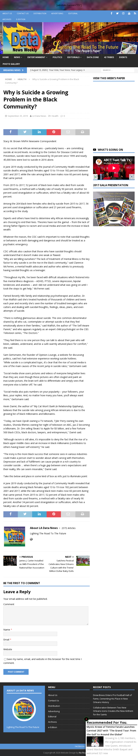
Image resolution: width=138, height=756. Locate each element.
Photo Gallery (11, 64)
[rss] (135, 13)
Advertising (57, 13)
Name (7, 629)
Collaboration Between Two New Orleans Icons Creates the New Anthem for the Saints (113, 711)
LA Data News (39, 115)
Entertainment (36, 57)
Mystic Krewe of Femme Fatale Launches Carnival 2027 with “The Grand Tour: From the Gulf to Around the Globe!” (111, 730)
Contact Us (22, 13)
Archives (7, 19)
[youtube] (129, 13)
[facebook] (111, 13)
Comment (8, 604)
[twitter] (117, 13)
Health (55, 115)
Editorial (73, 13)
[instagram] (123, 13)
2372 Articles (69, 528)
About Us (7, 13)
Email (6, 639)
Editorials (73, 57)
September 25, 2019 (18, 115)
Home (6, 57)
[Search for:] (118, 69)
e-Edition (20, 19)
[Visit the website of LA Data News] (31, 539)
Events (123, 57)
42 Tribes (109, 57)
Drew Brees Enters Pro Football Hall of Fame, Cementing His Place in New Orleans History (112, 699)
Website (7, 649)
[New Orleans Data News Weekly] (69, 52)
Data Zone (93, 57)
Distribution (39, 13)
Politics (57, 57)
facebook (80, 746)
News (17, 57)
